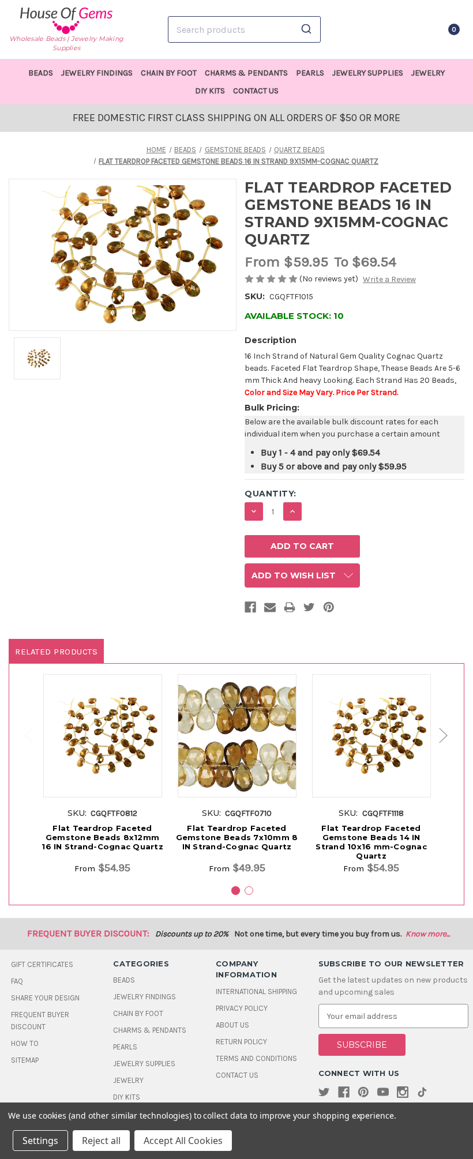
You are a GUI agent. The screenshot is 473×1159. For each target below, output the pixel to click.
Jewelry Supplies (367, 73)
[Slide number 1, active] (235, 890)
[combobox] (244, 29)
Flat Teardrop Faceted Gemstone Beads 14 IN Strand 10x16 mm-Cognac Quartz (371, 841)
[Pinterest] (329, 609)
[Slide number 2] (249, 890)
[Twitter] (309, 609)
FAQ (17, 981)
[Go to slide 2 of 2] (23, 735)
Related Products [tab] (56, 651)
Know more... (428, 934)
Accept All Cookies (183, 1140)
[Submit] (307, 29)
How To (25, 1043)
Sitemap (25, 1060)
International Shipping (256, 991)
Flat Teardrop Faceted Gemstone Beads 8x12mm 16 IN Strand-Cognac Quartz (102, 837)
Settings (40, 1140)
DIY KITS (210, 91)
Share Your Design (45, 998)
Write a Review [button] (389, 279)
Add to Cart (102, 747)
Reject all (101, 1140)
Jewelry (428, 73)
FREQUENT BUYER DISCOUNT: (88, 933)
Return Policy (241, 1041)
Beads (40, 73)
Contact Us (256, 91)
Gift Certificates (42, 964)
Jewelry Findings (97, 73)
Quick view (102, 726)
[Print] (289, 609)
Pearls (310, 73)
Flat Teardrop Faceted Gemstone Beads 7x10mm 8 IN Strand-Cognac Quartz (237, 837)
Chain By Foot (169, 73)
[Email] (270, 609)
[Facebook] (250, 609)
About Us (232, 1025)
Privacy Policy (242, 1008)
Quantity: (270, 493)
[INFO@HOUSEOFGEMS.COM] (394, 29)
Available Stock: (294, 315)
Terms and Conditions (256, 1058)
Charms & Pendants (246, 73)
